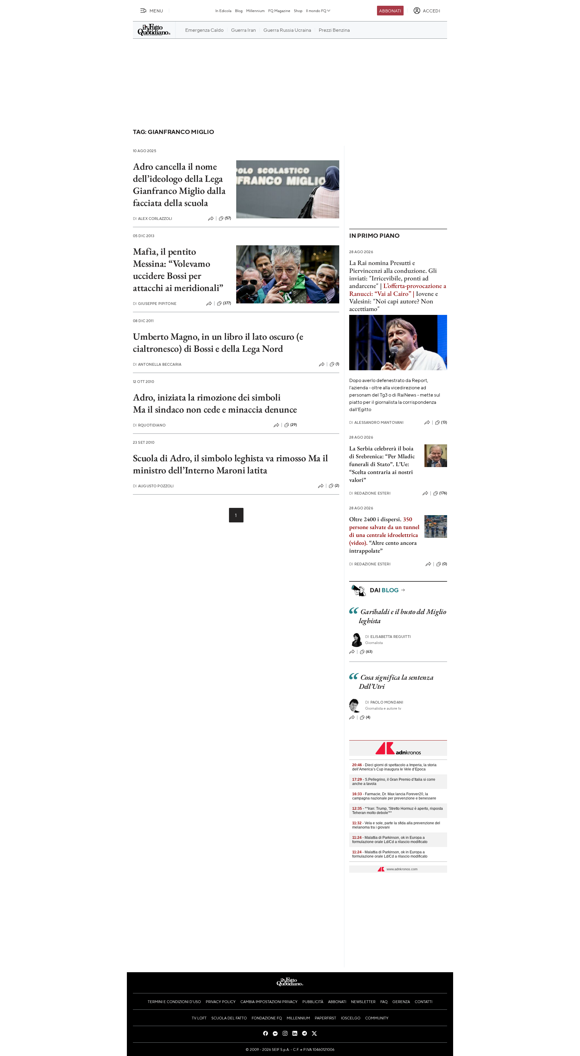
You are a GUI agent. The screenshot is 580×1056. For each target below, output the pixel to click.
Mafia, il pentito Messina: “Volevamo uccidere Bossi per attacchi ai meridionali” (178, 269)
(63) (369, 651)
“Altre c (378, 543)
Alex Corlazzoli (152, 218)
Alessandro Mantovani (376, 422)
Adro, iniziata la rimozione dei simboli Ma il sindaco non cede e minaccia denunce (215, 403)
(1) (337, 364)
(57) (228, 218)
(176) (443, 493)
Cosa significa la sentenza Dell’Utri (396, 681)
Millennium (255, 10)
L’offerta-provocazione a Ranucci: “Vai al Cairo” (397, 289)
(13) (444, 422)
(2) (337, 485)
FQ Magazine (279, 10)
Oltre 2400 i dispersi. (375, 519)
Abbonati (390, 10)
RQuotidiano (149, 425)
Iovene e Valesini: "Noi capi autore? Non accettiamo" (393, 301)
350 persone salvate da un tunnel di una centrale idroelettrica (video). (384, 531)
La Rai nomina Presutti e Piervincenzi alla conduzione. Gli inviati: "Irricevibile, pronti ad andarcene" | (393, 274)
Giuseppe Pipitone (154, 303)
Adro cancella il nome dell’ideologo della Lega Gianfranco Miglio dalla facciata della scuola (179, 184)
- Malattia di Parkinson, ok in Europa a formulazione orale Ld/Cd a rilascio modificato (389, 839)
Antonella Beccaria (157, 364)
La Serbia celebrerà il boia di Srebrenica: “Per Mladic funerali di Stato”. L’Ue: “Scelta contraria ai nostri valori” (382, 464)
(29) (293, 425)
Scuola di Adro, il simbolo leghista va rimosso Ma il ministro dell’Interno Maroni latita (230, 464)
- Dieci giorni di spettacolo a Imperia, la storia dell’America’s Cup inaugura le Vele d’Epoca (394, 767)
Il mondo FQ (316, 10)
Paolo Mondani (384, 702)
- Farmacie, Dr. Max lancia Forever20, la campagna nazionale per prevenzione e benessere (394, 796)
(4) (368, 717)
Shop (298, 10)
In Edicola (223, 10)
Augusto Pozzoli (153, 486)
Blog (239, 10)
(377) (227, 303)
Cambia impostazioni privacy (269, 1001)
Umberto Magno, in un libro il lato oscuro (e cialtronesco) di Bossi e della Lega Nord (218, 342)
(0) (444, 564)
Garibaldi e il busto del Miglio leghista (402, 616)
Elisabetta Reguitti (388, 636)
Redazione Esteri (370, 493)
